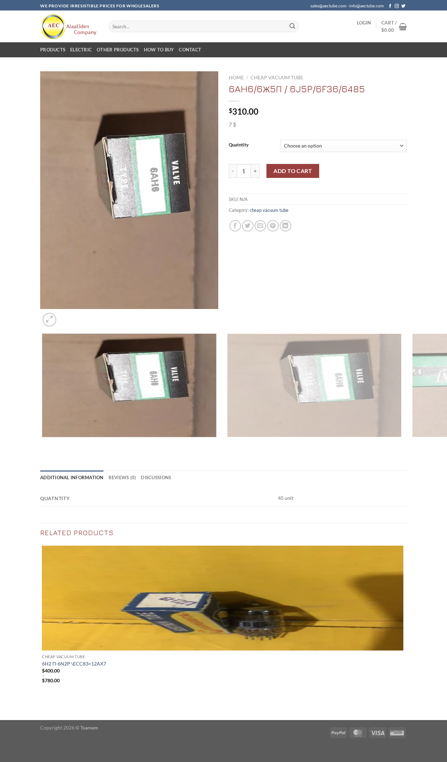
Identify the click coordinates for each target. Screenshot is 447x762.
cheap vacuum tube (276, 77)
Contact (190, 49)
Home (236, 77)
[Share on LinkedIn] (285, 226)
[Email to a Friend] (260, 226)
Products (52, 49)
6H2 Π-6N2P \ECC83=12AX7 (74, 664)
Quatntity (239, 145)
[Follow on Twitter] (403, 6)
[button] (364, 23)
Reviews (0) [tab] (122, 477)
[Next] (66, 316)
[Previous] (43, 444)
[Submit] (292, 27)
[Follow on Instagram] (397, 6)
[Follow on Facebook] (390, 6)
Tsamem (89, 728)
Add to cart (292, 170)
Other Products (118, 49)
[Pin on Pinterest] (273, 226)
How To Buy (159, 49)
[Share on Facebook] (235, 226)
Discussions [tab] (156, 477)
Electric (81, 49)
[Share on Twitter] (248, 226)
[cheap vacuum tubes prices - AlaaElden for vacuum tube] (69, 26)
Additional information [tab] (72, 477)
